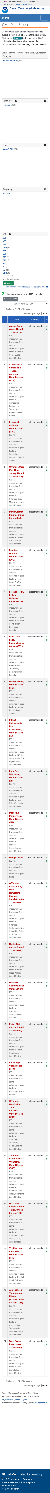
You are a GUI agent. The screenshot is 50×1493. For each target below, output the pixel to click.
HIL (4, 263)
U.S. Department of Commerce (19, 1479)
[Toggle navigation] (44, 17)
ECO (5, 254)
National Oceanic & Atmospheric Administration (18, 1484)
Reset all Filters (10, 299)
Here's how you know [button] (23, 4)
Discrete (6, 194)
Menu (5, 17)
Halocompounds (10, 60)
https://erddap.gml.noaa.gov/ (14, 1399)
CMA (5, 247)
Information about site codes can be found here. (26, 287)
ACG (4, 238)
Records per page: (32, 313)
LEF (4, 270)
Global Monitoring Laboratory (27, 8)
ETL (4, 260)
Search (9, 283)
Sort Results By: (21, 303)
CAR (4, 244)
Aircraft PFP (8, 149)
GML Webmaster (40, 1403)
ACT (4, 241)
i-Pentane (7, 105)
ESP (4, 257)
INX (4, 267)
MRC (5, 273)
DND (5, 251)
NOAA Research (11, 1489)
